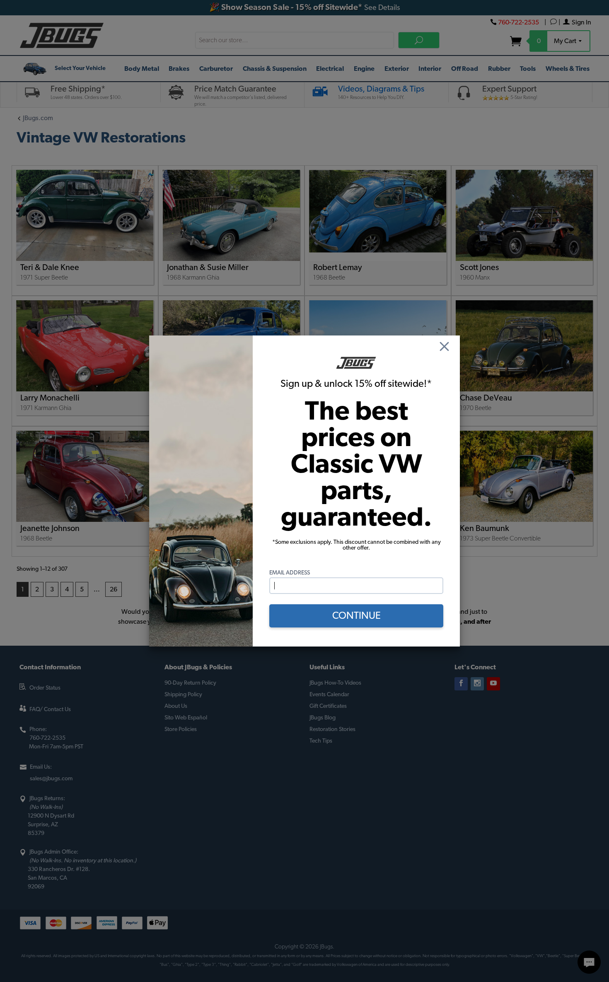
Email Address (289, 573)
